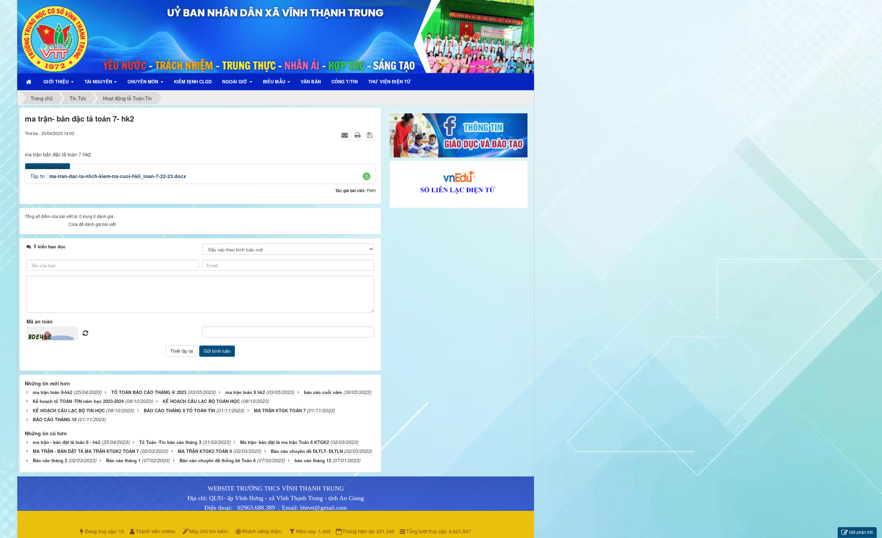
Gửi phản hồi (861, 532)
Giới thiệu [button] (56, 81)
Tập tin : (108, 176)
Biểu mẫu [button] (275, 81)
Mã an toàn (40, 321)
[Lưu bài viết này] (370, 134)
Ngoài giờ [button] (235, 81)
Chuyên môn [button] (143, 81)
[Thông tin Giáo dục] (458, 134)
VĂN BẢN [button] (311, 81)
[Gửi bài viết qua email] (345, 134)
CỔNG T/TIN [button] (344, 81)
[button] (366, 176)
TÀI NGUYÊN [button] (98, 81)
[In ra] (358, 134)
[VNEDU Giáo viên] (458, 183)
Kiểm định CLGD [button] (193, 81)
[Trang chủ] (29, 81)
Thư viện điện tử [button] (389, 81)
